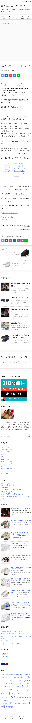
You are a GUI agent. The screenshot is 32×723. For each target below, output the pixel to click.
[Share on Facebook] (6, 75)
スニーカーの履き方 (6, 469)
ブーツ (2, 454)
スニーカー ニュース (6, 471)
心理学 (15, 225)
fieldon (28, 229)
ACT (29, 225)
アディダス (23, 680)
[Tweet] (2, 75)
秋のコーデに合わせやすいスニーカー (21, 520)
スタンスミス (17, 693)
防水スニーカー (5, 466)
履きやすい (20, 703)
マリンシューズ (7, 700)
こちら (20, 429)
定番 (16, 703)
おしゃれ (25, 677)
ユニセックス (20, 700)
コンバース (12, 689)
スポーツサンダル (5, 447)
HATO (18, 674)
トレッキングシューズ (7, 461)
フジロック (25, 697)
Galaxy (14, 674)
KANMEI (22, 674)
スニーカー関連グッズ (7, 452)
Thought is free (25, 718)
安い (12, 703)
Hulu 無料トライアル (6, 491)
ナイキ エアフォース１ (17, 543)
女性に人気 (7, 703)
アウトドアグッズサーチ (7, 485)
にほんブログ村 (5, 219)
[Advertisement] (16, 43)
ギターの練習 (4, 487)
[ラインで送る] (18, 75)
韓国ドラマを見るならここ (8, 484)
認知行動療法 (27, 226)
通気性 (10, 707)
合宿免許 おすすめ (16, 323)
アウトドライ (3, 681)
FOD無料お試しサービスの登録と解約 (11, 489)
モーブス (13, 700)
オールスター (6, 686)
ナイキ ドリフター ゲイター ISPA (19, 555)
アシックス (12, 680)
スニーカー (4, 456)
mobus (26, 674)
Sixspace (14, 677)
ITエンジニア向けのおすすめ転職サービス (12, 495)
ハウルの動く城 (19, 697)
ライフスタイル (7, 225)
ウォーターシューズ (17, 683)
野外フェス (15, 707)
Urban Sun (18, 677)
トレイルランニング (6, 464)
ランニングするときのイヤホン (20, 297)
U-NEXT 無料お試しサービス (8, 493)
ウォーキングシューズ (7, 449)
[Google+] (10, 75)
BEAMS (2, 674)
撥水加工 (25, 703)
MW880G (4, 677)
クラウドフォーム (16, 686)
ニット (25, 693)
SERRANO (8, 677)
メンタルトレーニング (22, 225)
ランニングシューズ (6, 459)
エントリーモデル (25, 683)
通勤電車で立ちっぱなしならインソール (11, 631)
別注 (4, 703)
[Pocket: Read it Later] (22, 240)
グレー (5, 690)
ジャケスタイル (21, 690)
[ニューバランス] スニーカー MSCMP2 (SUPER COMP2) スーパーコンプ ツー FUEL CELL (21, 568)
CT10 (5, 674)
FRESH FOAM (10, 674)
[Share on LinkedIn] (14, 240)
